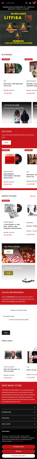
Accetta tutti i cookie (18, 446)
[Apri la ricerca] (27, 3)
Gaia (5, 81)
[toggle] (18, 407)
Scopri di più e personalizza (18, 455)
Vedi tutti (32, 196)
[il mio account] (30, 3)
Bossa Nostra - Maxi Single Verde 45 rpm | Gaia (13, 84)
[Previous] (3, 28)
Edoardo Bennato (9, 222)
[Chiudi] (34, 431)
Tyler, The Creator (9, 367)
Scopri (6, 142)
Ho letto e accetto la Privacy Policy (19, 319)
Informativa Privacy (18, 441)
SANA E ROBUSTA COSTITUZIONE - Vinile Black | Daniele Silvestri (12, 175)
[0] (34, 3)
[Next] (33, 28)
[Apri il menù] (3, 3)
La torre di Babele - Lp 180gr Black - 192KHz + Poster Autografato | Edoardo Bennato (12, 226)
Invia (5, 333)
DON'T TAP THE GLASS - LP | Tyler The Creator (12, 370)
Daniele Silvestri (8, 171)
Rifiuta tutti (18, 451)
